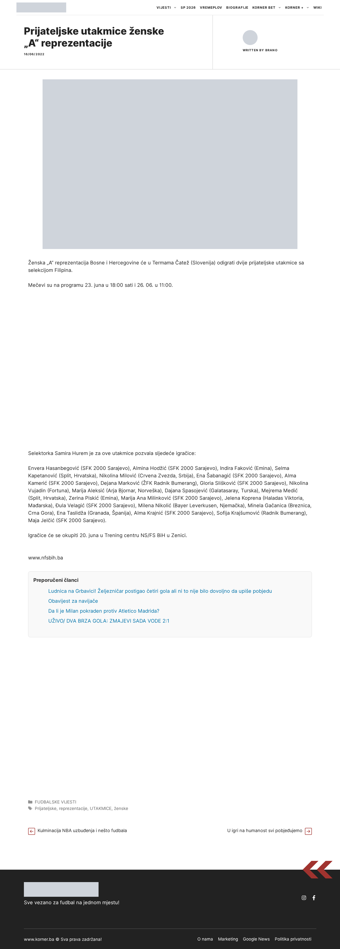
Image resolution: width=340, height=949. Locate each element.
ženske (121, 808)
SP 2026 (188, 7)
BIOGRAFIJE (237, 7)
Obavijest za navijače (73, 601)
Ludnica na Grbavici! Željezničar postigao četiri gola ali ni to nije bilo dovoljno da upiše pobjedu (160, 591)
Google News (256, 939)
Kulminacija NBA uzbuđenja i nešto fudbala (82, 830)
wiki (317, 7)
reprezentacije (73, 808)
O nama (205, 939)
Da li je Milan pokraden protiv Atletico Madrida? (103, 611)
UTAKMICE (101, 808)
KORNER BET (264, 7)
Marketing (228, 939)
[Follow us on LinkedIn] (313, 897)
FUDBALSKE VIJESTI (55, 801)
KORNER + (294, 7)
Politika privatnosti (293, 939)
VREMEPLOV (211, 7)
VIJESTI (164, 7)
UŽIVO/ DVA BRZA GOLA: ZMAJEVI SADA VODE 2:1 (108, 621)
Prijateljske (46, 808)
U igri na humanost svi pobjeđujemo (264, 830)
